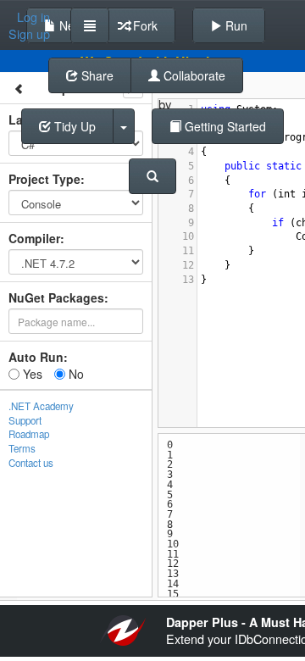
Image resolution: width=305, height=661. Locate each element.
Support (25, 420)
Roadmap (28, 434)
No (74, 373)
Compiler (34, 238)
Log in (33, 16)
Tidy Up (73, 126)
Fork (144, 25)
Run (234, 25)
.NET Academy (41, 406)
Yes (30, 373)
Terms (22, 448)
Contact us (30, 462)
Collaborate (192, 75)
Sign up (29, 33)
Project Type (44, 178)
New (69, 25)
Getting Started (223, 126)
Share (96, 75)
